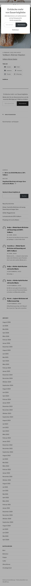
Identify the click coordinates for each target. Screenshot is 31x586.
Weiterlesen (15, 30)
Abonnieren (21, 25)
